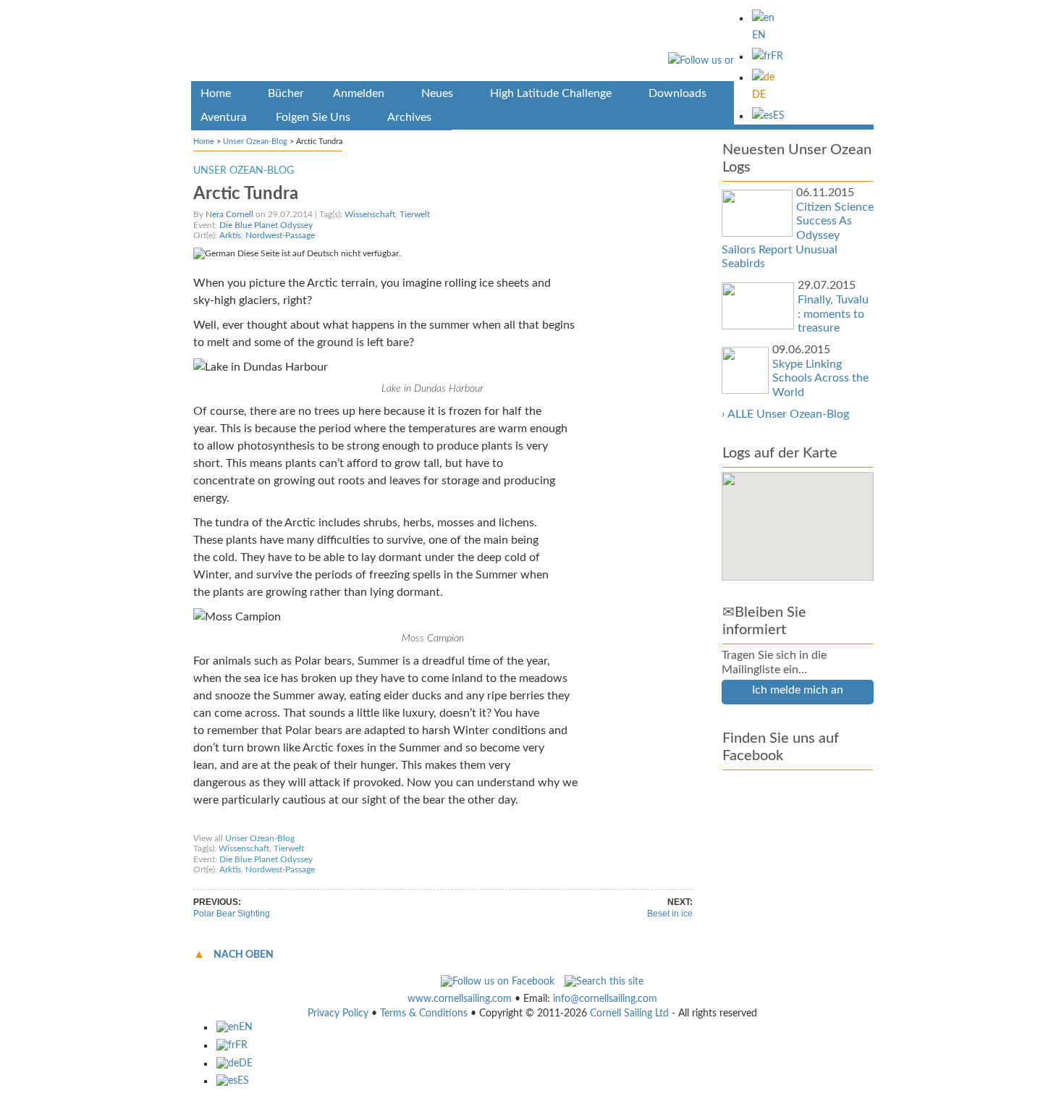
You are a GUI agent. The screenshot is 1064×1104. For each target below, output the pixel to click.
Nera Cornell (229, 214)
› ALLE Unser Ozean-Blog (785, 414)
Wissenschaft (370, 214)
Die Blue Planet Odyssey (266, 225)
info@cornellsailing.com (605, 999)
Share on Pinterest (393, 824)
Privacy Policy (338, 1013)
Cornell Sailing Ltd (629, 1013)
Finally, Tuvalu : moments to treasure (833, 314)
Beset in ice (670, 914)
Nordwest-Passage (280, 235)
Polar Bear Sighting (231, 914)
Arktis (230, 235)
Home (203, 142)
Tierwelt (415, 214)
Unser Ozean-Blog (255, 142)
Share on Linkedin (474, 824)
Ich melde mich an (797, 690)
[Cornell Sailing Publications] (532, 43)
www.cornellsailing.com (460, 999)
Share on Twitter (315, 824)
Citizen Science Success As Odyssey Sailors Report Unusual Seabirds (798, 235)
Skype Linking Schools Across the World (820, 378)
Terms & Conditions (424, 1013)
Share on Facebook (236, 824)
